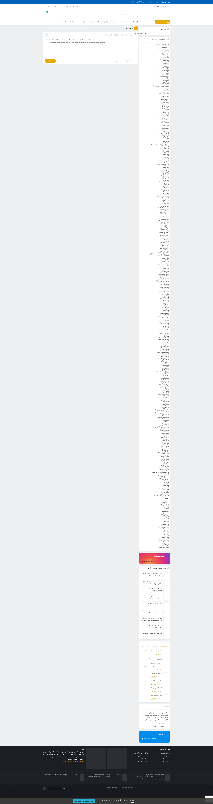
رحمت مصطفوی (164, 235)
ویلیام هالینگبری (165, 514)
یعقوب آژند (166, 522)
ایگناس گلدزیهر (165, 129)
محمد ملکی (166, 424)
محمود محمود (165, 441)
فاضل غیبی (166, 363)
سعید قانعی (166, 267)
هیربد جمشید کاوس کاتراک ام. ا (161, 495)
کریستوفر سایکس (164, 386)
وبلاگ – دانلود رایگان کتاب (141, 753)
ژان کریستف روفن (164, 248)
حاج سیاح (166, 183)
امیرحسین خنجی (165, 119)
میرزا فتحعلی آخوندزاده (163, 469)
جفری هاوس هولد (164, 170)
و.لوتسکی (166, 498)
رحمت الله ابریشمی (164, 232)
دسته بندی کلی (165, 45)
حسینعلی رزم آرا (165, 194)
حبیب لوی (166, 187)
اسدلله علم (166, 102)
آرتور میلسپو (166, 60)
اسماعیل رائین (165, 105)
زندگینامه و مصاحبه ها (163, 48)
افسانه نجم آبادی (165, 110)
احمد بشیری (166, 92)
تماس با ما (47, 6)
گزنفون (167, 391)
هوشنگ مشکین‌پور (164, 493)
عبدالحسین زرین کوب (163, 311)
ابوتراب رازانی (165, 82)
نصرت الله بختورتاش (164, 476)
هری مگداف (166, 489)
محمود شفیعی (165, 439)
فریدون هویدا (165, 369)
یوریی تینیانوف (165, 524)
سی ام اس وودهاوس (163, 272)
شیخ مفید (166, 293)
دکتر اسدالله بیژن (164, 206)
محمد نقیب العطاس (164, 426)
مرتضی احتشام (165, 444)
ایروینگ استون (165, 128)
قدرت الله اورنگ (165, 379)
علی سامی (166, 342)
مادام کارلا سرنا (165, 405)
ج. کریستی (166, 158)
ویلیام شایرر (166, 509)
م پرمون (167, 402)
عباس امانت (166, 300)
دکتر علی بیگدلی (165, 219)
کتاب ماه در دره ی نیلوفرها (155, 603)
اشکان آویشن (165, 108)
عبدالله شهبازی (165, 323)
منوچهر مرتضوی (165, 457)
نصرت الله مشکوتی (164, 478)
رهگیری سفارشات (142, 761)
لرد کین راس (166, 398)
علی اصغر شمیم (165, 332)
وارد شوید (156, 6)
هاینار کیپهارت (165, 486)
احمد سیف (166, 95)
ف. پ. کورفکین (165, 360)
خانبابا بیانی (166, 199)
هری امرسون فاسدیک (163, 488)
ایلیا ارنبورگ (166, 131)
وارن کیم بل (166, 499)
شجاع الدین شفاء (164, 290)
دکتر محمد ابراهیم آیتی (163, 220)
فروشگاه (165, 756)
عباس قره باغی (165, 307)
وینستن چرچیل (165, 515)
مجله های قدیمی (165, 543)
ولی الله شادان (165, 502)
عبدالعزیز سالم (165, 317)
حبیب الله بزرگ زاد (164, 184)
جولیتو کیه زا (166, 174)
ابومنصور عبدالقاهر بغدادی (162, 86)
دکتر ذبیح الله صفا (164, 213)
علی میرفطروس (165, 346)
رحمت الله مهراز (165, 233)
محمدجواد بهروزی (164, 430)
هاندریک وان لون (165, 485)
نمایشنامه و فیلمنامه (164, 547)
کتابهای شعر (166, 532)
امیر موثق (166, 116)
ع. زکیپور (167, 295)
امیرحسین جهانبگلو (164, 118)
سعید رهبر (166, 265)
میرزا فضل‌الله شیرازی (163, 470)
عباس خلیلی (166, 304)
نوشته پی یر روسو (164, 479)
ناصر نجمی (166, 473)
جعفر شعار (166, 165)
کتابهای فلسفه (165, 537)
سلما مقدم (166, 269)
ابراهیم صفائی (165, 70)
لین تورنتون (166, 401)
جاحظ (167, 160)
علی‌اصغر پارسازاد (164, 347)
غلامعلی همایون (165, 359)
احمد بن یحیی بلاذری (164, 93)
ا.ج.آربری (166, 66)
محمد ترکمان (165, 414)
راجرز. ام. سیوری (164, 229)
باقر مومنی (166, 132)
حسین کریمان (165, 193)
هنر (168, 548)
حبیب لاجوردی (165, 186)
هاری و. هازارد (165, 482)
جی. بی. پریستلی (164, 175)
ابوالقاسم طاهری (164, 80)
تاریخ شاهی (166, 154)
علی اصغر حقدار (165, 329)
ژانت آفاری (166, 249)
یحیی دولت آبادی (165, 519)
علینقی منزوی (165, 353)
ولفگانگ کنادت (165, 501)
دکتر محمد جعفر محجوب (162, 222)
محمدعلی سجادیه (164, 436)
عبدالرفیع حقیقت (164, 314)
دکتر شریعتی (166, 216)
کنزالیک (167, 388)
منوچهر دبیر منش (164, 456)
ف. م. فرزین (166, 362)
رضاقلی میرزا (165, 243)
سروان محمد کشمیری (163, 264)
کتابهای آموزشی (165, 51)
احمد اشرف (166, 90)
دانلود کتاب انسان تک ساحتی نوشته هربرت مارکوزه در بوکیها (152, 574)
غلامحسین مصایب (164, 356)
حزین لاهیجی (166, 190)
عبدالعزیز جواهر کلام (163, 316)
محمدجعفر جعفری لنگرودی (162, 428)
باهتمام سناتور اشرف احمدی (162, 134)
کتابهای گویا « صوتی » (163, 540)
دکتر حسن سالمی (164, 210)
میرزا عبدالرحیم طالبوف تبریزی (161, 467)
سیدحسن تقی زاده (164, 282)
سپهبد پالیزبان (165, 256)
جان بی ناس (166, 162)
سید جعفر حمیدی (164, 277)
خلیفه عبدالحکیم (165, 201)
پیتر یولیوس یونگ (164, 148)
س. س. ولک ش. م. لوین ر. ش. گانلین (159, 254)
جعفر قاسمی (165, 168)
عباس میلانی (166, 310)
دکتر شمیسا (166, 217)
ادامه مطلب (51, 60)
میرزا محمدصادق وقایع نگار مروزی (160, 472)
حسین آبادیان (165, 191)
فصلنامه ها (166, 50)
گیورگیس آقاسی (165, 392)
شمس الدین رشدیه (164, 291)
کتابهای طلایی (165, 534)
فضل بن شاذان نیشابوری (162, 371)
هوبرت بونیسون (165, 492)
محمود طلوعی (165, 440)
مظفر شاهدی (165, 450)
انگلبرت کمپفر (165, 125)
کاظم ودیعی (166, 385)
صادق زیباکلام (165, 294)
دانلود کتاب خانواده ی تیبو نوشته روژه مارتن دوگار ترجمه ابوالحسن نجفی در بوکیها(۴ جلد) (152, 582)
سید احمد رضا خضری (163, 275)
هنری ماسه (166, 491)
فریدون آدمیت (165, 368)
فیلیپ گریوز (166, 375)
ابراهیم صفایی (165, 71)
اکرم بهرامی (166, 112)
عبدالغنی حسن (165, 320)
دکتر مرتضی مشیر (164, 223)
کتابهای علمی (165, 535)
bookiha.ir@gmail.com (159, 726)
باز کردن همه (165, 44)
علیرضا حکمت (165, 349)
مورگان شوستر (165, 465)
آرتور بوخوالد (165, 57)
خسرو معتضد (165, 200)
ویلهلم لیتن (166, 508)
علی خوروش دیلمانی (163, 339)
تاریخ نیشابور (166, 155)
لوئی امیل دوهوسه (164, 399)
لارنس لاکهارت (165, 395)
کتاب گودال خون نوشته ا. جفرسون (152, 633)
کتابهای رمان (166, 528)
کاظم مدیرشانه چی (164, 384)
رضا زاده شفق (165, 241)
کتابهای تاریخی (165, 54)
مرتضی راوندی (165, 446)
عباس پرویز (166, 303)
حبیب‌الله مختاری (165, 188)
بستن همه (159, 44)
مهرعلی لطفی (165, 463)
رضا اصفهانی (166, 239)
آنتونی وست (166, 63)
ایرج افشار (166, 126)
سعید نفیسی (166, 268)
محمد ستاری (166, 420)
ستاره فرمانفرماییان (164, 259)
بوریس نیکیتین (165, 141)
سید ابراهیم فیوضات (164, 274)
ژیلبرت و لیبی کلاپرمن (163, 252)
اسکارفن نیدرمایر (164, 103)
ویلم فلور (166, 506)
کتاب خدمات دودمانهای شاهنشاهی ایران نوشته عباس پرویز (152, 596)
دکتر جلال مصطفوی (164, 209)
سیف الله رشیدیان (164, 287)
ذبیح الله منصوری (164, 227)
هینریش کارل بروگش (163, 496)
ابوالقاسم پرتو (165, 77)
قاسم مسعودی (165, 378)
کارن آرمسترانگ (165, 381)
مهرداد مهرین (165, 462)
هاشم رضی (166, 483)
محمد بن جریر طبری (164, 411)
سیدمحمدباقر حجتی (164, 284)
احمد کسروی (165, 96)
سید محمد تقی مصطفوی (162, 280)
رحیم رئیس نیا (165, 236)
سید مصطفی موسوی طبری (162, 281)
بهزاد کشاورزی (165, 139)
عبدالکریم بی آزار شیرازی (162, 321)
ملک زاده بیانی (165, 453)
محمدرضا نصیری (165, 433)
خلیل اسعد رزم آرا (164, 203)
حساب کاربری (74, 6)
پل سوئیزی (166, 147)
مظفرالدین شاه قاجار (163, 452)
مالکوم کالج (166, 408)
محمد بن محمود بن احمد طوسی (161, 413)
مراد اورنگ (166, 443)
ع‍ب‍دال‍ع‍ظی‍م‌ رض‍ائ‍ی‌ (164, 319)
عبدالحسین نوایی (164, 313)
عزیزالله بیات (165, 327)
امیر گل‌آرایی (166, 115)
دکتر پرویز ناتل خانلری (163, 207)
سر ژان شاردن (165, 261)
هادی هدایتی (166, 480)
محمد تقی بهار (165, 415)
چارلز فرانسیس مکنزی (163, 181)
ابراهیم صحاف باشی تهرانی (162, 68)
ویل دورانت (166, 505)
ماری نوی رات (165, 407)
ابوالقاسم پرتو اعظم (164, 79)
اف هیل (167, 109)
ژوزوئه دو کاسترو (165, 251)
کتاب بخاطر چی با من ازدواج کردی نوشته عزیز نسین (152, 589)
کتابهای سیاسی (165, 531)
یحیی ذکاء (166, 521)
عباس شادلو (166, 306)
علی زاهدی (166, 340)
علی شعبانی (166, 343)
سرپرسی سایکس (164, 262)
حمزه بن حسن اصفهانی (163, 196)
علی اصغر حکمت (164, 330)
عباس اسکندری (165, 297)
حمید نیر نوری (165, 197)
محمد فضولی (165, 544)
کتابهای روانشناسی (164, 530)
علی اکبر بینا (166, 334)
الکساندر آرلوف (165, 113)
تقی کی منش (165, 157)
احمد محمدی (165, 97)
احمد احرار (166, 89)
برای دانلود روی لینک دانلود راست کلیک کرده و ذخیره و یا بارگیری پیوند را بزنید (150, 2)
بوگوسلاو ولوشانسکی (163, 142)
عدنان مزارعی (165, 324)
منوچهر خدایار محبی (164, 454)
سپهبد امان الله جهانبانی (163, 255)
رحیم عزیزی (166, 238)
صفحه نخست (164, 753)
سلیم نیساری (165, 271)
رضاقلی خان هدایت (164, 242)
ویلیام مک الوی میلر (164, 512)
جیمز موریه (166, 180)
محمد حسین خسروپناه (163, 417)
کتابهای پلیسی (165, 53)
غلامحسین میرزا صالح (163, 358)
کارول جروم (166, 382)
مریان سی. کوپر (165, 447)
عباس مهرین (166, 308)
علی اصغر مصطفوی (163, 333)
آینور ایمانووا (166, 64)
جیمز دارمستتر (165, 178)
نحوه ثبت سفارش (143, 756)
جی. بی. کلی (166, 177)
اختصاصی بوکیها (165, 99)
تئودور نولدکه (165, 152)
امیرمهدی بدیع (165, 123)
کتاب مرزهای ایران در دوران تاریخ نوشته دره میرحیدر (120, 34)
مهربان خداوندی (165, 460)
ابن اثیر (167, 73)
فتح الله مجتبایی (165, 365)
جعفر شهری (166, 167)
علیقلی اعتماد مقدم (164, 350)
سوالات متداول (144, 758)
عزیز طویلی (166, 326)
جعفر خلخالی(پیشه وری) (163, 164)
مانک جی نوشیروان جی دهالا (162, 410)
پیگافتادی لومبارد (165, 151)
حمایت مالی (55, 6)
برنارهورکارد (166, 136)
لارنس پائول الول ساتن (163, 394)
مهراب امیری (165, 459)
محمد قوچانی (165, 421)
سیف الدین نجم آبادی (163, 285)
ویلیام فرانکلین (165, 511)
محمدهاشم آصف (165, 437)
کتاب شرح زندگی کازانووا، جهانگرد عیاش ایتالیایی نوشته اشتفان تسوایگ (152, 619)
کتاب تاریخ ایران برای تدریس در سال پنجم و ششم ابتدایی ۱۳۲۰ (152, 611)
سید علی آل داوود (164, 278)
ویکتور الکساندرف (164, 504)
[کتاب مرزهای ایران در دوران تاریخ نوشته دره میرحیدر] (121, 48)
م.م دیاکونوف (165, 404)
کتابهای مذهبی (165, 541)
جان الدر (167, 161)
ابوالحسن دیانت (165, 74)
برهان (167, 138)
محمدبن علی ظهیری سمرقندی (161, 427)
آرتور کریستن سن (164, 58)
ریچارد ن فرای (165, 245)
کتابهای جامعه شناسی (163, 525)
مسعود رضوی (165, 449)
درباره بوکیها (64, 6)
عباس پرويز (166, 301)
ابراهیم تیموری (165, 67)
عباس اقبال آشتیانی (164, 298)
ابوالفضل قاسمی (164, 76)
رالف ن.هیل (166, 230)
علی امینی (166, 336)
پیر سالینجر (166, 149)
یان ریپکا (167, 517)
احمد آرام (166, 87)
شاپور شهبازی (165, 288)
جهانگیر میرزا (165, 173)
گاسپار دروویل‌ (165, 389)
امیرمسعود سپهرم (164, 122)
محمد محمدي (165, 423)
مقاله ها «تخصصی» (164, 545)
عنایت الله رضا (165, 355)
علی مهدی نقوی (165, 345)
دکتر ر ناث (166, 214)
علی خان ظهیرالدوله (164, 337)
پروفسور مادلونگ (164, 145)
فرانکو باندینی (165, 366)
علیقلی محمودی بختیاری (163, 352)
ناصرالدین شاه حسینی (163, 475)
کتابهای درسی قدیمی (164, 527)
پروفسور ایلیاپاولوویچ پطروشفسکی (160, 144)
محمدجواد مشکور (164, 431)
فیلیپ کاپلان (166, 373)
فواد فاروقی (166, 372)
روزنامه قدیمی (165, 47)
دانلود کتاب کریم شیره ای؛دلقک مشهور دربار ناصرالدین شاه (151, 626)
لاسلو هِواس (166, 397)
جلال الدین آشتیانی (164, 171)
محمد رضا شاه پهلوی (163, 418)
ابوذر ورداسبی (165, 83)
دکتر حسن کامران (164, 212)
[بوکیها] (154, 14)
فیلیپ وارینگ (166, 376)
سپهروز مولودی (165, 258)
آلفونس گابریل (165, 61)
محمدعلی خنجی (165, 434)
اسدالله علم (166, 100)
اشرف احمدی (165, 106)
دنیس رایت (166, 225)
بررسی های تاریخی (164, 135)
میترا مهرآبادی (165, 466)
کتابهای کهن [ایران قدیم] (163, 538)
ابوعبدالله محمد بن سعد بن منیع (161, 84)
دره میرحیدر (114, 60)
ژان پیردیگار (166, 246)
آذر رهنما (167, 55)
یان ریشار (166, 518)
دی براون (166, 226)
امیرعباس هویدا (165, 121)
